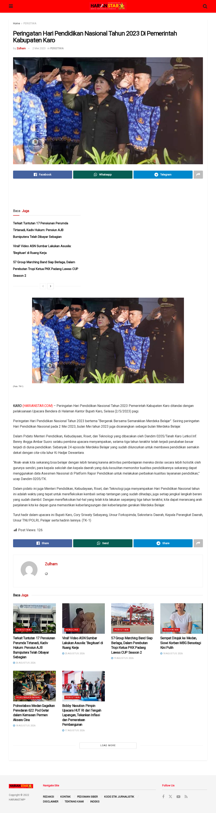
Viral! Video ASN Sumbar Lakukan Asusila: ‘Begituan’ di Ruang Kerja (82, 643)
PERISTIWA (29, 23)
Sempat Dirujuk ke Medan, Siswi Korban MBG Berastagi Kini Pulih (180, 643)
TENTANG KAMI (74, 801)
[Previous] (43, 286)
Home (16, 23)
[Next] (50, 286)
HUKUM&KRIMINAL (28, 697)
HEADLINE (72, 629)
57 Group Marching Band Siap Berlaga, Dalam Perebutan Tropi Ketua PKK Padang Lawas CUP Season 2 (45, 269)
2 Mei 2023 (39, 48)
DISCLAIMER (50, 801)
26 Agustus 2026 (25, 662)
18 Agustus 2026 (172, 653)
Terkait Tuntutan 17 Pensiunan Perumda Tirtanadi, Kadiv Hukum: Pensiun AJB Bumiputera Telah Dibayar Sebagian (40, 230)
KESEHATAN (171, 629)
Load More (108, 745)
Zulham (21, 48)
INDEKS (95, 801)
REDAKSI (48, 796)
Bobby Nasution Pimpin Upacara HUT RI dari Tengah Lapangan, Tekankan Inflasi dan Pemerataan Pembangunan (81, 715)
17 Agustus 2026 (74, 730)
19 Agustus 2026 (123, 658)
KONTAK (65, 796)
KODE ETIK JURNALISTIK (119, 796)
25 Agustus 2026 (74, 653)
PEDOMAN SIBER (87, 796)
